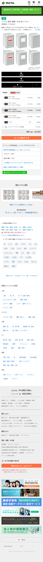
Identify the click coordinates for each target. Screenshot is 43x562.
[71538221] (29, 275)
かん (35, 244)
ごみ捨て (6, 257)
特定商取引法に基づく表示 (27, 450)
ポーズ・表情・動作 (24, 295)
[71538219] (13, 275)
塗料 (25, 248)
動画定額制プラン (6, 420)
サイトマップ (29, 453)
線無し (14, 266)
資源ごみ (30, 230)
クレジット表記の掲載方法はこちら (13, 235)
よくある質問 (28, 420)
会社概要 (21, 453)
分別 (16, 244)
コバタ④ (28, 257)
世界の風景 (22, 357)
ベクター (23, 244)
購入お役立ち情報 (14, 417)
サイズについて (18, 423)
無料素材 (10, 403)
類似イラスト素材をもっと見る (21, 205)
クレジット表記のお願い (8, 455)
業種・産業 (31, 317)
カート (33, 4)
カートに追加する (20, 138)
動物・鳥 (5, 326)
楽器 (13, 344)
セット (10, 244)
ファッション (23, 344)
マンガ (19, 261)
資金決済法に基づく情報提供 (9, 453)
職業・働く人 (20, 317)
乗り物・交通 (7, 340)
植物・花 (5, 330)
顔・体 (12, 295)
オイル (19, 248)
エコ (21, 257)
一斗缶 (12, 248)
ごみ (22, 253)
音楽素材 (4, 403)
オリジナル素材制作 (21, 406)
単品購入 (5, 92)
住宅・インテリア (24, 361)
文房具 (5, 348)
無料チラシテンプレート (15, 426)
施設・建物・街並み (9, 361)
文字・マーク (19, 374)
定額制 (15, 92)
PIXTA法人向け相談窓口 (30, 426)
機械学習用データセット (8, 406)
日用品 (33, 344)
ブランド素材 (18, 403)
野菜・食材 (30, 340)
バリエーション (8, 253)
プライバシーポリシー (14, 444)
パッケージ (33, 248)
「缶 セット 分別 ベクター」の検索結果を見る (20, 213)
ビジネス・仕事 (7, 317)
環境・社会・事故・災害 (9, 227)
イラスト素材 (20, 400)
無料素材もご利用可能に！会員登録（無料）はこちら (21, 11)
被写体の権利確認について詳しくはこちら (17, 150)
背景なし (6, 266)
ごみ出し (14, 257)
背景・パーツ (7, 374)
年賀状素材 (27, 403)
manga (26, 261)
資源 (28, 253)
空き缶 (29, 227)
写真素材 (12, 400)
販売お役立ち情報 (14, 435)
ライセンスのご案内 (7, 423)
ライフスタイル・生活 (9, 299)
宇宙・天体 (6, 357)
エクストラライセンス (14, 127)
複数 (17, 253)
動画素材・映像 (30, 400)
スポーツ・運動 (7, 303)
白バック (34, 261)
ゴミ (33, 253)
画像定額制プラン (25, 417)
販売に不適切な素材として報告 (13, 167)
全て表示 (37, 29)
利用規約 (4, 444)
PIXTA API (4, 426)
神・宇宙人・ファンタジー (20, 330)
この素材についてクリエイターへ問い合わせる (18, 162)
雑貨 (12, 348)
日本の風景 (33, 357)
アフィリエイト (25, 435)
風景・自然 (21, 348)
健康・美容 (23, 299)
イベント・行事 (7, 307)
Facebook (8, 546)
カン (30, 244)
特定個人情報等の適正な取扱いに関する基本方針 (15, 447)
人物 (4, 295)
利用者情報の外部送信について (10, 450)
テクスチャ (30, 374)
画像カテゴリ (5, 400)
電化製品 (5, 344)
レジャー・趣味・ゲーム (23, 303)
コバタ (21, 145)
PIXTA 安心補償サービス (31, 423)
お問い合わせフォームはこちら (21, 466)
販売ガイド (5, 435)
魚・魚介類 (15, 326)
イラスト (6, 261)
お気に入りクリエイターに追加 (16, 172)
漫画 (13, 261)
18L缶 (5, 248)
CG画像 (5, 378)
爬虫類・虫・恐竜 (28, 326)
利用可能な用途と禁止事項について (14, 232)
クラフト (14, 378)
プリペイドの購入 (17, 420)
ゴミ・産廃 (22, 227)
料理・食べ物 (19, 340)
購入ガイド (5, 417)
